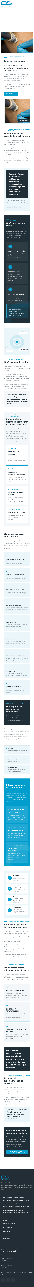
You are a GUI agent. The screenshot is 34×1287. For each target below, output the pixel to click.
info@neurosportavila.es (8, 1275)
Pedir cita (9, 93)
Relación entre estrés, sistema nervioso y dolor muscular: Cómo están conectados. (17, 1205)
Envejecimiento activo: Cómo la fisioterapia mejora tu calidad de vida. (16, 1199)
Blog (4, 1235)
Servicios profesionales (11, 1224)
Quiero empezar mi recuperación (15, 1152)
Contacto (6, 1239)
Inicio (5, 1220)
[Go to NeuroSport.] (1, 18)
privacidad (20, 1250)
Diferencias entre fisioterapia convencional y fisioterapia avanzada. (15, 1211)
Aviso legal (14, 1250)
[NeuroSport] (6, 4)
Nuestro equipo (8, 1227)
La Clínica (6, 1231)
